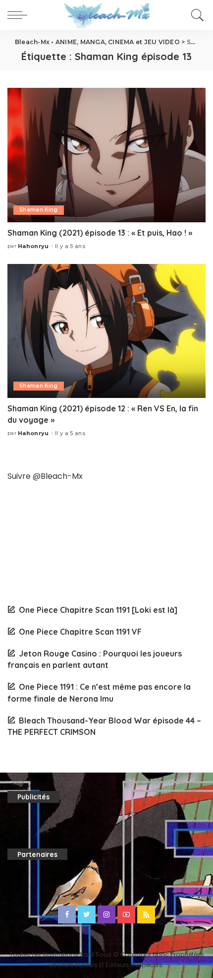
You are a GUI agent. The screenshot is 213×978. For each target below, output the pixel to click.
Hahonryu (33, 246)
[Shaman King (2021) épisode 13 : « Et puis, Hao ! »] (106, 155)
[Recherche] (196, 15)
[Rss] (146, 914)
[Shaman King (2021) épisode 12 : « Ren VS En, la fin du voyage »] (106, 331)
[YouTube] (126, 914)
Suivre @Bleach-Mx (45, 476)
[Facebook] (67, 914)
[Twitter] (87, 914)
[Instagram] (106, 914)
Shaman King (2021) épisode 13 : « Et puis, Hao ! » (99, 233)
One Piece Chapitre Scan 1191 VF (80, 632)
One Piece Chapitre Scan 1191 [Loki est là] (98, 610)
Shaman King (38, 209)
